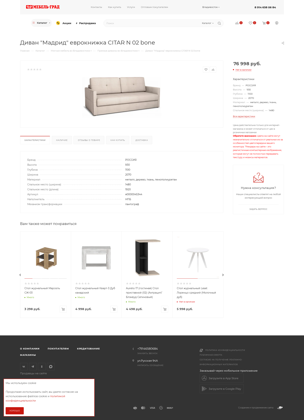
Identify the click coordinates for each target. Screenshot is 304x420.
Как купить (117, 140)
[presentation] (20, 274)
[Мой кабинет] (276, 23)
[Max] (51, 366)
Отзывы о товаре (89, 140)
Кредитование (88, 348)
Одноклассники (42, 366)
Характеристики (35, 140)
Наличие (62, 140)
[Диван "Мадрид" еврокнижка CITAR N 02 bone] (121, 97)
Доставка (141, 140)
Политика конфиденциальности (225, 350)
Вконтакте (24, 366)
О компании (30, 348)
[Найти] (219, 23)
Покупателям (58, 348)
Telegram (33, 366)
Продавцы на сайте (33, 373)
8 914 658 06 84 (265, 7)
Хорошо (15, 410)
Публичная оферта (211, 355)
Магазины (28, 355)
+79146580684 (147, 348)
